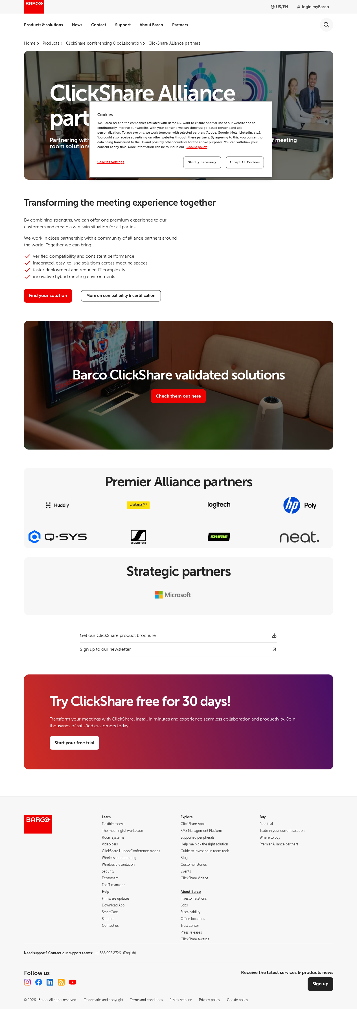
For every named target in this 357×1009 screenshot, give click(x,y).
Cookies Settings (110, 162)
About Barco (151, 25)
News (77, 25)
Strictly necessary (202, 162)
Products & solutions (43, 25)
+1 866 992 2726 (115, 953)
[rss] (61, 982)
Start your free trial (74, 742)
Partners (180, 25)
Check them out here (178, 396)
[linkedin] (50, 982)
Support (123, 25)
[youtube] (72, 982)
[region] (180, 139)
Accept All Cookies (244, 162)
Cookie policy (197, 147)
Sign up (320, 983)
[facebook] (38, 982)
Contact (98, 25)
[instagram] (27, 982)
